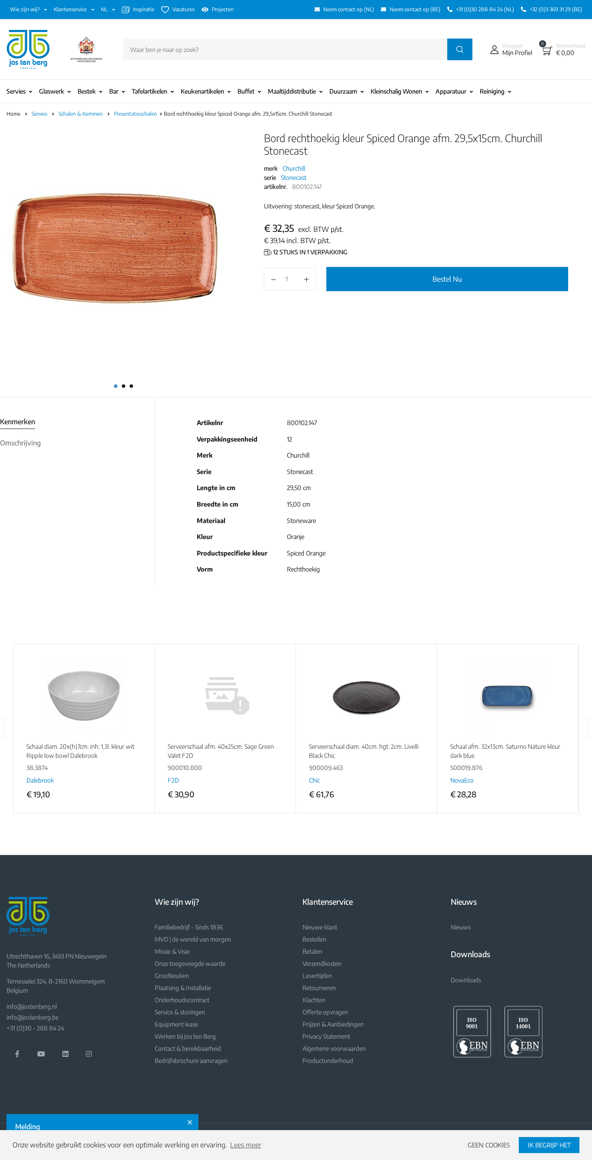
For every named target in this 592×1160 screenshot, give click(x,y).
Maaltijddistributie (292, 91)
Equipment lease (176, 1024)
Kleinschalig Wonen (396, 91)
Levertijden (317, 975)
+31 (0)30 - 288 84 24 (35, 1028)
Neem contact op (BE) (415, 9)
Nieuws (461, 927)
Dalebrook (40, 780)
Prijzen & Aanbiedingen (333, 1024)
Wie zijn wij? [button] (25, 9)
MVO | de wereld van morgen (193, 939)
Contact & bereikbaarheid (188, 1048)
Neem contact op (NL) (348, 9)
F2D (173, 780)
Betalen (312, 951)
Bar (113, 91)
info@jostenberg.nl (32, 1006)
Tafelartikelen (149, 91)
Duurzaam (343, 91)
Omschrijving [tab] (20, 443)
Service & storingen (180, 1012)
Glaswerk (51, 91)
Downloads (466, 980)
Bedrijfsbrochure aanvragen (191, 1060)
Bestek (87, 91)
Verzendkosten (322, 963)
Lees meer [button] (245, 1145)
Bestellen (314, 939)
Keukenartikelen (202, 91)
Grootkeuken (172, 975)
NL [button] (105, 9)
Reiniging (492, 91)
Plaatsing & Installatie (183, 987)
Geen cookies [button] (489, 1145)
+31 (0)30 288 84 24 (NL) (485, 9)
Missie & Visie (172, 951)
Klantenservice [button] (71, 9)
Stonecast (293, 177)
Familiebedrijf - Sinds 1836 (189, 927)
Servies (16, 91)
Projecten (223, 9)
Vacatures (183, 9)
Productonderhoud (328, 1060)
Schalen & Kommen (81, 113)
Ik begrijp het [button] (549, 1145)
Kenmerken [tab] (17, 421)
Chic (314, 780)
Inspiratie (143, 9)
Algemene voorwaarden (334, 1048)
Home (13, 113)
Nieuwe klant (320, 927)
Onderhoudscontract (182, 1000)
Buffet (245, 91)
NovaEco (462, 780)
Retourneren (319, 987)
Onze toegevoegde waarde (190, 963)
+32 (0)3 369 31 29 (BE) (556, 9)
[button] (509, 49)
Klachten (314, 1000)
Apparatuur (451, 91)
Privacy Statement (326, 1036)
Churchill (294, 168)
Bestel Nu (447, 279)
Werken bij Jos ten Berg (185, 1036)
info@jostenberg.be (33, 1017)
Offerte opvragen (325, 1012)
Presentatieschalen (136, 113)
